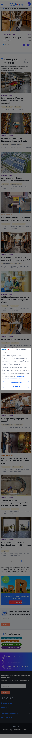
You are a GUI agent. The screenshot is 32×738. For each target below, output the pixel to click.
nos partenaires (20, 376)
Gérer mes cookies (16, 382)
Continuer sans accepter (21, 349)
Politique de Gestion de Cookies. (13, 378)
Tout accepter (16, 386)
